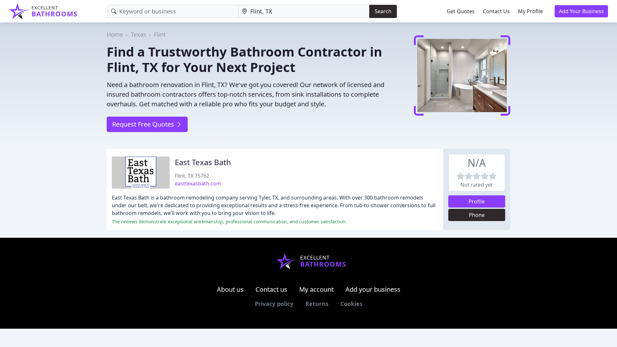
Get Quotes (461, 11)
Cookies (351, 303)
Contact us (271, 289)
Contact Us (496, 11)
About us (230, 289)
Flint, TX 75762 (192, 175)
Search (383, 11)
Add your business (372, 289)
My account (316, 289)
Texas (138, 34)
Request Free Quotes (144, 124)
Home (115, 34)
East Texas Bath (203, 162)
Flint (160, 34)
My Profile (530, 11)
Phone (477, 214)
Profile (477, 201)
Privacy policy (274, 303)
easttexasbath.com (198, 183)
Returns (316, 303)
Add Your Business (581, 11)
